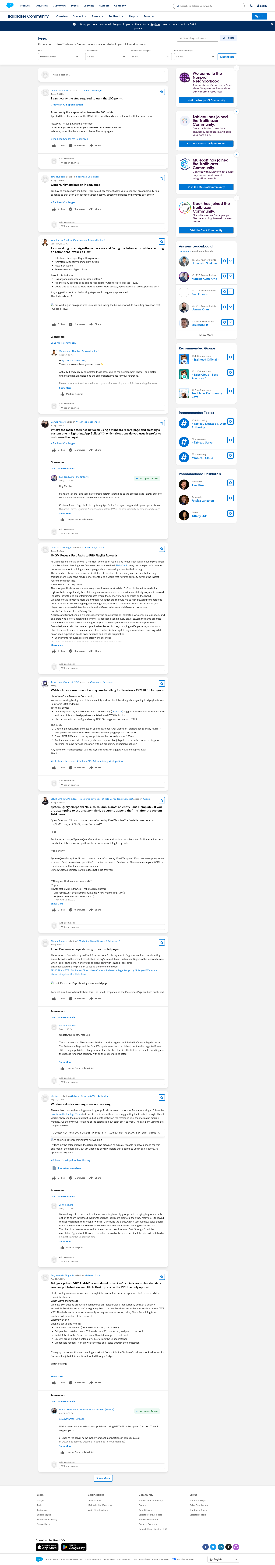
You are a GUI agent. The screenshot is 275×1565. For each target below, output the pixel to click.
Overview (62, 16)
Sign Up (259, 16)
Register (155, 24)
